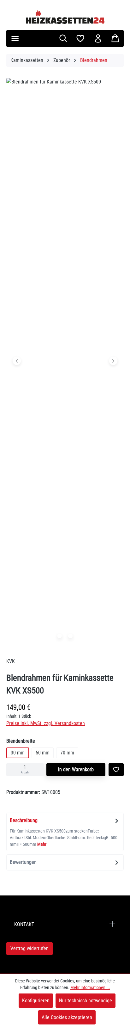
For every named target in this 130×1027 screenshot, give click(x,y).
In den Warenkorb (76, 769)
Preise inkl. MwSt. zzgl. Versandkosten (45, 723)
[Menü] (15, 38)
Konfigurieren (36, 1001)
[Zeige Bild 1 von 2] (59, 636)
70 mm (67, 753)
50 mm (43, 753)
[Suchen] (63, 38)
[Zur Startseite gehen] (65, 17)
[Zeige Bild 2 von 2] (70, 636)
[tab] (65, 832)
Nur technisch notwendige (85, 1001)
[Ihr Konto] (98, 38)
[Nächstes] (113, 360)
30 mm (18, 753)
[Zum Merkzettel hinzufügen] (116, 769)
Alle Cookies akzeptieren (67, 1017)
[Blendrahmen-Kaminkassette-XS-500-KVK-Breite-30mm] (65, 360)
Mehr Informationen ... (90, 987)
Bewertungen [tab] (23, 862)
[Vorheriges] (17, 360)
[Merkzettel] (80, 38)
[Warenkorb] (115, 38)
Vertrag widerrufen (29, 948)
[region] (65, 362)
